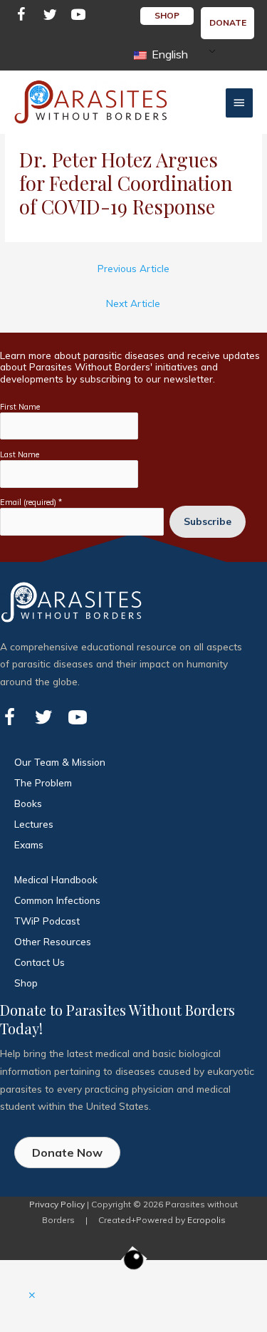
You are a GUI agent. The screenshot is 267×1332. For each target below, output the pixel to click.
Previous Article (133, 268)
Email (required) (31, 502)
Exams (28, 844)
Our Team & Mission (59, 762)
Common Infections (57, 900)
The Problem (43, 782)
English (168, 54)
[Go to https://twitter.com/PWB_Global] (50, 16)
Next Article (133, 303)
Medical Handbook (56, 879)
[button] (32, 1295)
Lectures (33, 824)
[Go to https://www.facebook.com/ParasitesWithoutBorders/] (21, 16)
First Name (20, 407)
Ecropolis (206, 1219)
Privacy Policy (57, 1204)
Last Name (19, 454)
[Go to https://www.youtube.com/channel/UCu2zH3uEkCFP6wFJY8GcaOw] (78, 16)
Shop (26, 983)
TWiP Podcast (47, 921)
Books (28, 803)
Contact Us (39, 962)
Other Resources (52, 941)
